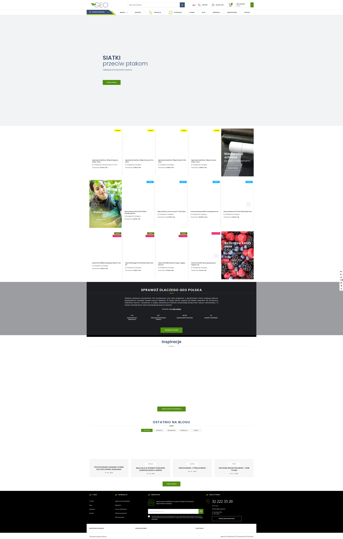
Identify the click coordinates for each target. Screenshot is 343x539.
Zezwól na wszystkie (171, 293)
